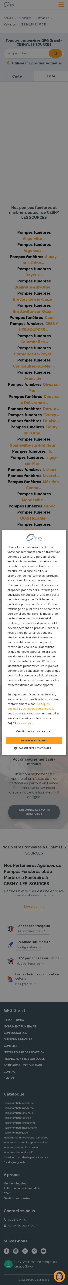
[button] (34, 748)
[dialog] (34, 642)
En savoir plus (25, 723)
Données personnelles (38, 708)
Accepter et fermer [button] (34, 740)
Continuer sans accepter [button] (34, 731)
